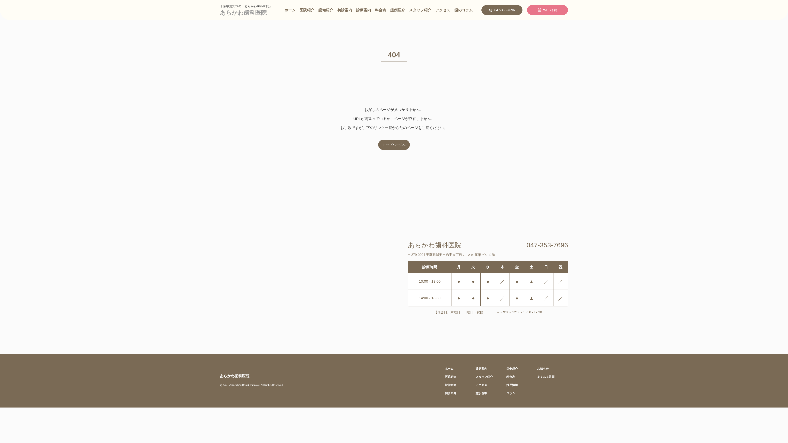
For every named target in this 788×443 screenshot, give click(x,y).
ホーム (290, 10)
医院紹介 (307, 10)
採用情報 (512, 385)
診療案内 (363, 10)
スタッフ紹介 (420, 10)
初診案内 (344, 10)
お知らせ (543, 368)
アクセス (442, 10)
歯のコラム (463, 10)
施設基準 (481, 393)
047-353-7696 (504, 10)
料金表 (380, 10)
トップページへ (394, 144)
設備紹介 (325, 10)
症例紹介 (397, 10)
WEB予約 (550, 10)
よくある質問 (545, 376)
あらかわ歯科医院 (243, 12)
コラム (510, 393)
